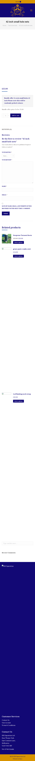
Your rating (7, 152)
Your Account (6, 723)
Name (4, 186)
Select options (18, 242)
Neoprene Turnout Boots (22, 235)
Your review (7, 160)
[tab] (17, 128)
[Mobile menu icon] (31, 10)
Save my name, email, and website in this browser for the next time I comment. (17, 207)
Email (4, 195)
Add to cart (15, 115)
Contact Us (5, 720)
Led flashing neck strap (22, 394)
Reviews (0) (7, 129)
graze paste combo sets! (22, 249)
